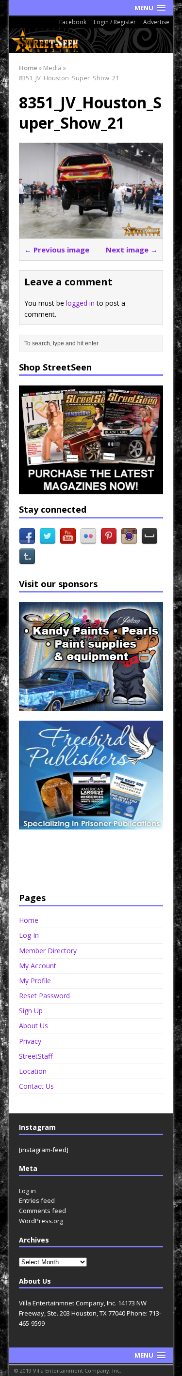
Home (28, 920)
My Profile (35, 980)
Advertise (156, 22)
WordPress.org (41, 1220)
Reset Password (44, 995)
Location (33, 1071)
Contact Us (36, 1086)
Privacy (30, 1041)
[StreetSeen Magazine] (91, 40)
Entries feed (37, 1200)
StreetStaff (35, 1056)
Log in (27, 1190)
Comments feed (42, 1210)
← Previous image (56, 249)
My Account (37, 965)
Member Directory (48, 950)
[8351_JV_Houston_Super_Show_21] (91, 232)
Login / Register (115, 22)
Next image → (132, 249)
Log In (29, 935)
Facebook (72, 22)
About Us (33, 1025)
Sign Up (31, 1010)
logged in (80, 303)
